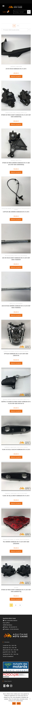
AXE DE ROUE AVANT (9, 255)
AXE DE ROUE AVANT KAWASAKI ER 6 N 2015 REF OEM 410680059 (16, 258)
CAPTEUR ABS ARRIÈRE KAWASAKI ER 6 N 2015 (16, 212)
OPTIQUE (17, 351)
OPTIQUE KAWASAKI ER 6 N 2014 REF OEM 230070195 (16, 354)
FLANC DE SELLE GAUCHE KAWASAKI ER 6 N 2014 (16, 449)
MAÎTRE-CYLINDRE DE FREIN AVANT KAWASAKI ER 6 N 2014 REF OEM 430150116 (16, 402)
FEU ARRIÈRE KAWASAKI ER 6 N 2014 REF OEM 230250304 (16, 542)
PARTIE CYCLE (24, 112)
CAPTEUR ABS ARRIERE (6, 208)
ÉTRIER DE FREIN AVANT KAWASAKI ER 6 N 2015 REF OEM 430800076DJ (16, 115)
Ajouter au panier (16, 76)
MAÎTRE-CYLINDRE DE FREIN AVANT (15, 399)
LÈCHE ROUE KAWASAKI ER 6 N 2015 (16, 69)
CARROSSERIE (19, 66)
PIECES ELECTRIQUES (16, 208)
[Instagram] (11, 685)
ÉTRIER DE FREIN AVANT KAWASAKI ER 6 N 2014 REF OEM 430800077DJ (16, 590)
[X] (4, 685)
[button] (3, 5)
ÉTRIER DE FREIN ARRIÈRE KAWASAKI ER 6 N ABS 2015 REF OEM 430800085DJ (16, 163)
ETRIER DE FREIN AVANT (10, 112)
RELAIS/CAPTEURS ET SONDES (22, 209)
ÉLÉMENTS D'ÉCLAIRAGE (9, 351)
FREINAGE (18, 112)
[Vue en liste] (17, 25)
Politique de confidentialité (16, 700)
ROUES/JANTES (24, 255)
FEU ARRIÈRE (16, 539)
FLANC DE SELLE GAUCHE (22, 447)
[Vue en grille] (14, 25)
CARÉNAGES (12, 66)
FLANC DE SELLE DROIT (22, 493)
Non (18, 703)
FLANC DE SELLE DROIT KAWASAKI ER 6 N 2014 (16, 495)
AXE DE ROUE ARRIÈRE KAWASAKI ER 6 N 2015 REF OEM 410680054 (16, 306)
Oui (14, 703)
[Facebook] (7, 685)
